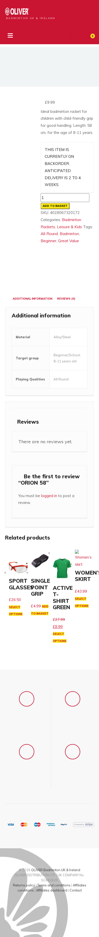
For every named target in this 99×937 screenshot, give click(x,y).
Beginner (48, 240)
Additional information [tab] (32, 298)
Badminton (69, 233)
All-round (49, 233)
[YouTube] (63, 904)
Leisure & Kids (69, 226)
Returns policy (24, 885)
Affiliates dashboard (51, 890)
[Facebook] (36, 904)
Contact (76, 890)
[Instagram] (54, 904)
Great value (68, 240)
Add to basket (55, 206)
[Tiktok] (45, 904)
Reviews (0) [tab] (66, 298)
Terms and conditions (54, 885)
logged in (49, 495)
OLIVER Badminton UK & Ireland (55, 870)
